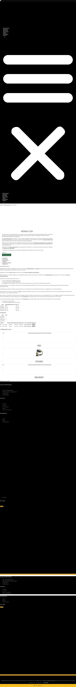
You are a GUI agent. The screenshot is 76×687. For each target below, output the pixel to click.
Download (29, 324)
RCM (14, 272)
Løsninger (5, 30)
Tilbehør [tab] (4, 261)
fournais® (46, 682)
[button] (38, 115)
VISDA (44, 680)
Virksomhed (5, 34)
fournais (37, 268)
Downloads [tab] (5, 264)
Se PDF (25, 324)
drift (14, 280)
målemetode (25, 299)
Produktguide (6, 28)
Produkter (5, 29)
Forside (1, 205)
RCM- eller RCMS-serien (48, 239)
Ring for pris (7, 254)
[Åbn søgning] (4, 37)
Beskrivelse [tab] (4, 258)
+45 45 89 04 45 (38, 685)
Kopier (33, 324)
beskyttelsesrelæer (49, 274)
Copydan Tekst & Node (51, 680)
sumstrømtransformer (7, 238)
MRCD (11, 272)
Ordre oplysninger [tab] (6, 262)
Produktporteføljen (30, 268)
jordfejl (19, 291)
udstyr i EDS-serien (13, 247)
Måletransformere (7, 205)
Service (4, 32)
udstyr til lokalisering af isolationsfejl (31, 272)
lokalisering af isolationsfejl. (8, 248)
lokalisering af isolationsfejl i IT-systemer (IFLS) (43, 242)
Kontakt (5, 35)
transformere (25, 296)
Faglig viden (5, 31)
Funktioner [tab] (5, 259)
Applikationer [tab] (5, 260)
